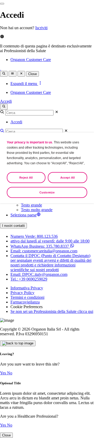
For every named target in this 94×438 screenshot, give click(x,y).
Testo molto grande (36, 210)
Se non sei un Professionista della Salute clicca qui (51, 311)
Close (32, 74)
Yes (3, 373)
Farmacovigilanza (25, 302)
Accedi (6, 101)
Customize (47, 192)
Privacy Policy (22, 292)
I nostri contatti (13, 226)
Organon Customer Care (30, 59)
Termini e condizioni (27, 297)
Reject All (26, 177)
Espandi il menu (24, 83)
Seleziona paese (23, 215)
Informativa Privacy (26, 288)
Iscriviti (41, 28)
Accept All (67, 177)
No (9, 373)
